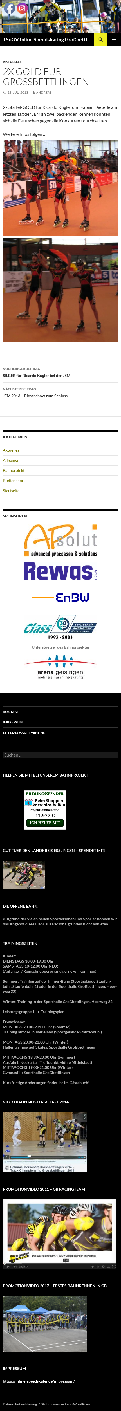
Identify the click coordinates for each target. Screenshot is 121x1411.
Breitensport (14, 480)
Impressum (13, 722)
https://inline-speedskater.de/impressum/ (39, 1381)
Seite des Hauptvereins (24, 732)
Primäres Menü (114, 39)
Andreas (43, 92)
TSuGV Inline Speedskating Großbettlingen (48, 39)
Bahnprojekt (13, 470)
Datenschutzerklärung (20, 1404)
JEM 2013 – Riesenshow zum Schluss (35, 392)
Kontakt (11, 712)
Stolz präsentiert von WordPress (65, 1404)
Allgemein (12, 460)
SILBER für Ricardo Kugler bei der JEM (36, 372)
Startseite (11, 490)
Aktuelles (12, 62)
